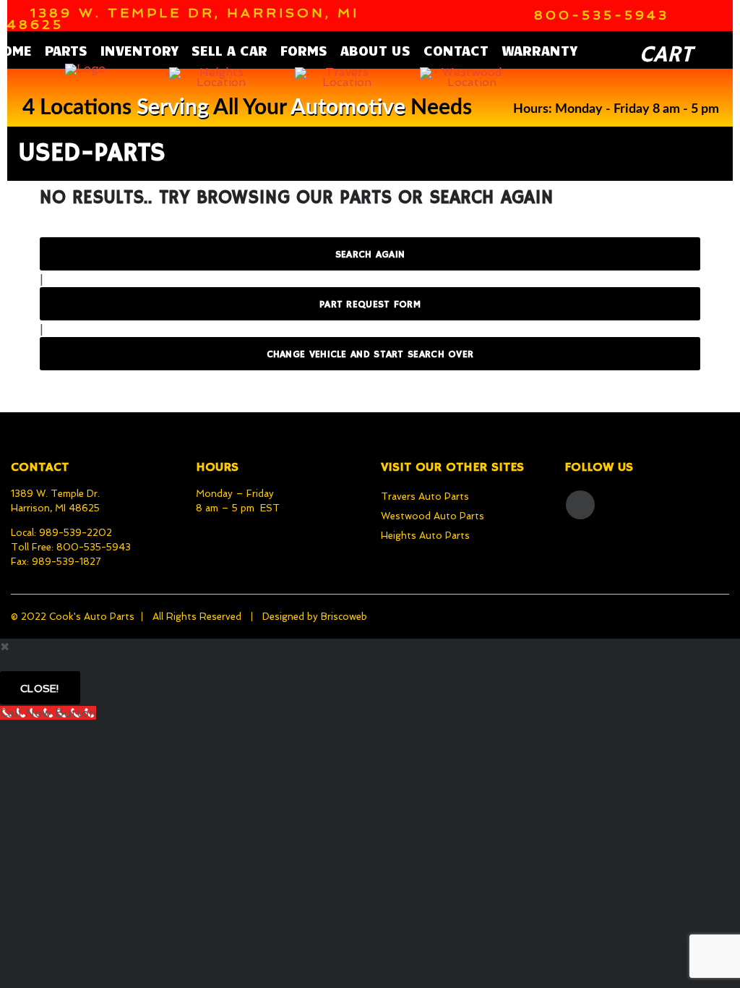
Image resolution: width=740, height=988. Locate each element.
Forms (303, 50)
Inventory (139, 50)
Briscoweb (344, 616)
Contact (456, 50)
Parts (66, 50)
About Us (375, 50)
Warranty (539, 50)
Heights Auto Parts (425, 535)
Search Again (370, 254)
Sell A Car (229, 50)
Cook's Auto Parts (91, 616)
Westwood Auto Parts (432, 516)
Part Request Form (370, 304)
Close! (40, 688)
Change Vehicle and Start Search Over (370, 354)
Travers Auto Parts (425, 496)
